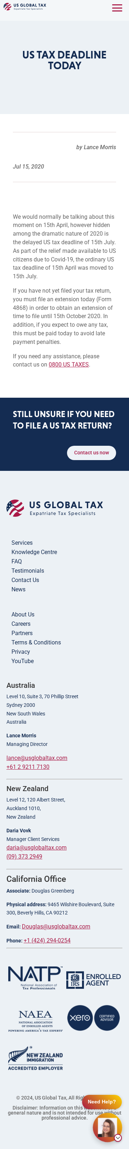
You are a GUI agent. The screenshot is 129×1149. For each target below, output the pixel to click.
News (18, 589)
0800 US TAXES (69, 364)
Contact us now (91, 452)
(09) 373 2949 (24, 856)
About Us (22, 614)
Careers (20, 623)
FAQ (16, 561)
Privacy (20, 651)
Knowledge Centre (34, 552)
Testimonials (27, 570)
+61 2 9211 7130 (27, 766)
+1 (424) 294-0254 (47, 940)
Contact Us (25, 580)
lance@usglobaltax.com (36, 758)
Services (22, 542)
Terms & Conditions (36, 642)
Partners (22, 633)
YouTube (22, 661)
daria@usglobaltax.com (36, 847)
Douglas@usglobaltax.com (56, 926)
